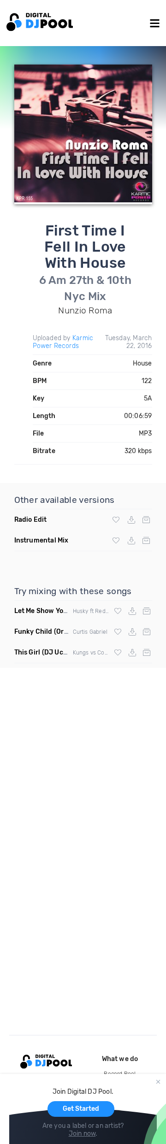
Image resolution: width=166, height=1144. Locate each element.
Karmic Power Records (63, 342)
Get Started (81, 1109)
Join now (82, 1134)
